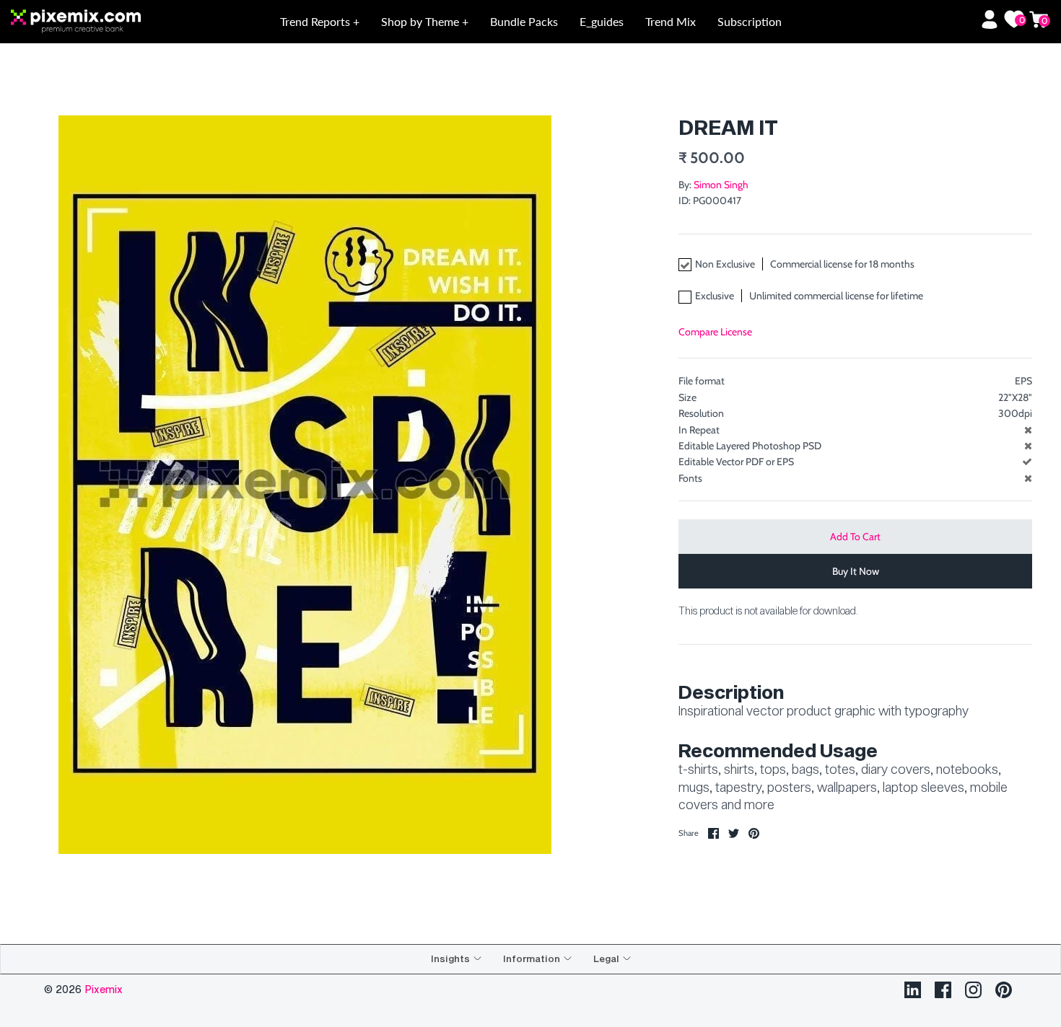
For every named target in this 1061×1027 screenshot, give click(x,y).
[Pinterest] (1003, 990)
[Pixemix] (115, 22)
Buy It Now (855, 571)
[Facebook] (943, 990)
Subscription (749, 21)
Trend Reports (316, 21)
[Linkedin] (912, 990)
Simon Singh (721, 184)
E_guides (602, 21)
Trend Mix (670, 21)
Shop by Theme (421, 21)
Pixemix (103, 989)
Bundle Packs (524, 21)
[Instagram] (973, 990)
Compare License (715, 331)
